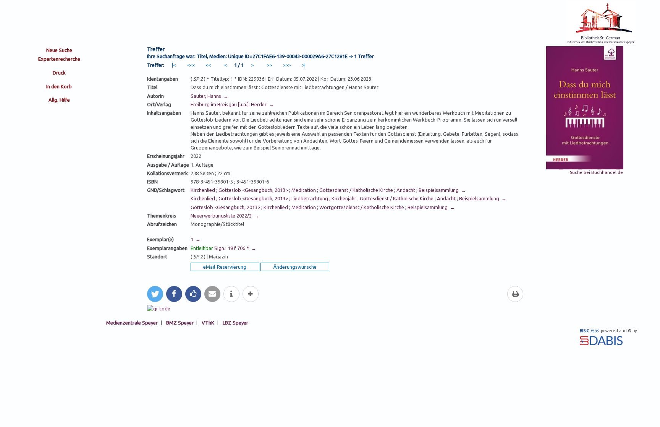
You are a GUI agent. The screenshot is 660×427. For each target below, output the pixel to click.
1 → (196, 239)
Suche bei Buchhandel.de (596, 172)
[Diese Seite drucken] (515, 294)
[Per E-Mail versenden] (212, 294)
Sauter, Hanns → (209, 96)
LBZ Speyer (235, 322)
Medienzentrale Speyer (132, 322)
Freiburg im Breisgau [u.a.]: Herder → (232, 104)
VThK (208, 322)
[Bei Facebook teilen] (174, 294)
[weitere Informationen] (231, 294)
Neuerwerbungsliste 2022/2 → (225, 215)
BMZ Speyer (180, 322)
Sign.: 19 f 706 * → (223, 248)
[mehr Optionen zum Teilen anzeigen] (251, 294)
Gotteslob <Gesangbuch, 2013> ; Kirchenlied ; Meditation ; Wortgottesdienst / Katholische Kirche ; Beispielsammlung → (323, 207)
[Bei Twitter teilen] (155, 294)
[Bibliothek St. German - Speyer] (600, 42)
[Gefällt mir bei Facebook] (193, 294)
